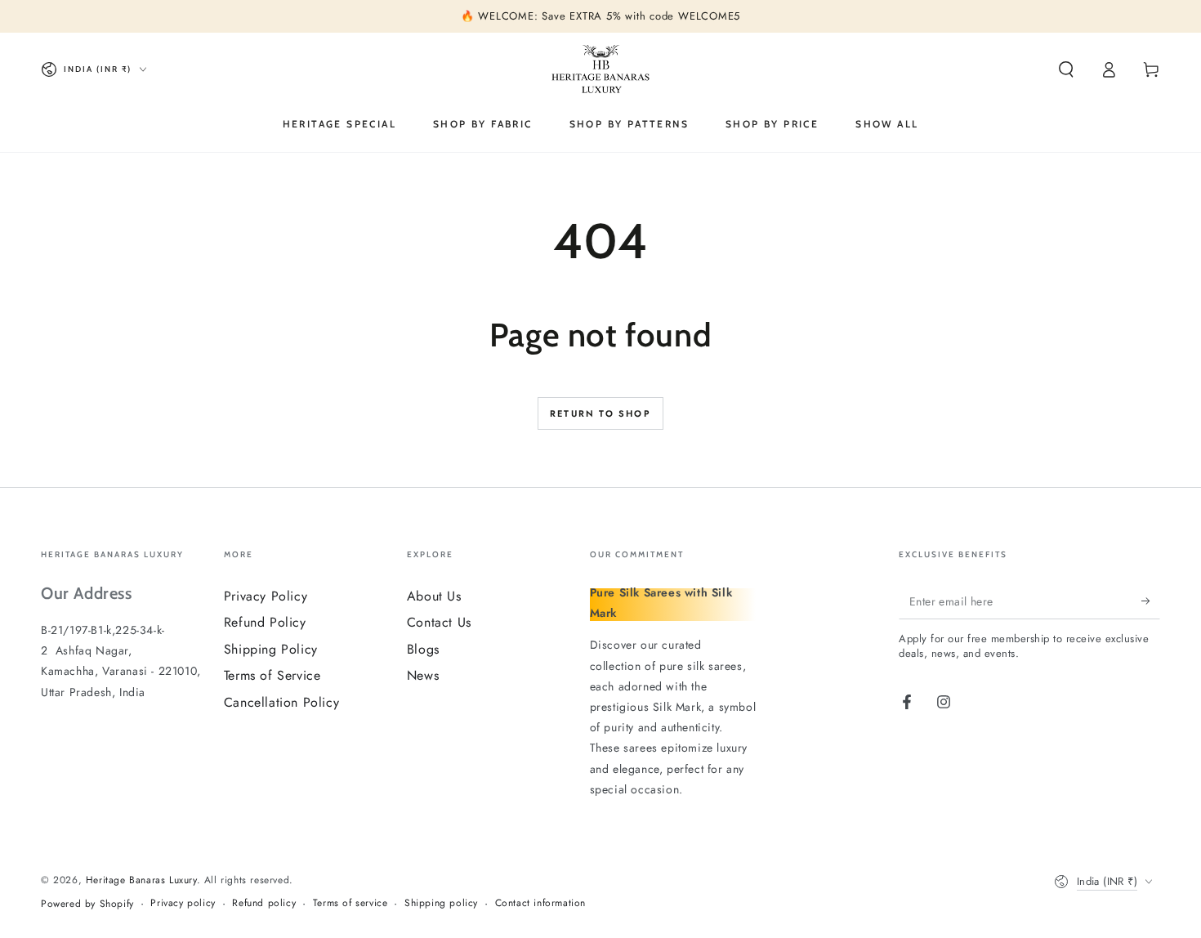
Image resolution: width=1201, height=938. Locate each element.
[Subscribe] (1150, 601)
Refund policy (264, 903)
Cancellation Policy (281, 702)
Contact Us (439, 622)
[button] (1066, 69)
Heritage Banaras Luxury (141, 880)
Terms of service (350, 903)
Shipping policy (441, 903)
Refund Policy (265, 622)
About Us (434, 596)
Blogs (423, 649)
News (423, 675)
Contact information (540, 903)
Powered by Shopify (87, 904)
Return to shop (600, 413)
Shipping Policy (271, 649)
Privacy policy (182, 903)
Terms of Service (272, 675)
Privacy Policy (265, 596)
